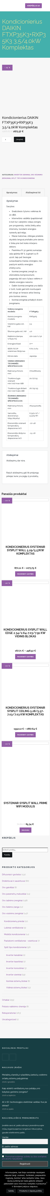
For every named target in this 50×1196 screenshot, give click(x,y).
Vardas (5, 1137)
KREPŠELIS (33, 6)
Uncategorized (9, 1019)
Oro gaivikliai (8, 887)
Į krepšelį (19, 139)
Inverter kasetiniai (14, 961)
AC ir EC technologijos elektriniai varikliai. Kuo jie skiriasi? (24, 1104)
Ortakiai (5, 1000)
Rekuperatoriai (9, 1013)
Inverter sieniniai (22, 175)
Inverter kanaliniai (14, 955)
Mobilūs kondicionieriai (14, 934)
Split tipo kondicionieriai (23, 178)
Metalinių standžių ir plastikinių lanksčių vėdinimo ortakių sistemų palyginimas (24, 1076)
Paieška (7, 855)
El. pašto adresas (10, 1146)
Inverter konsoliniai (15, 968)
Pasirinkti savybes (25, 574)
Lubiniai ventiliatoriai (13, 928)
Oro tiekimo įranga (10, 907)
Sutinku (11, 1191)
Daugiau (25, 830)
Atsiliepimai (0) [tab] (33, 192)
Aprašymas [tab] (11, 192)
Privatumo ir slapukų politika (30, 1191)
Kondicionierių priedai (14, 921)
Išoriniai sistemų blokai (16, 981)
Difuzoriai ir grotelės (11, 874)
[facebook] (5, 1057)
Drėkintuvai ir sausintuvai (13, 881)
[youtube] (12, 1057)
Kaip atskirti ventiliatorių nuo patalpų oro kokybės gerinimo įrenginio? (21, 1090)
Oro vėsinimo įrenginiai (12, 913)
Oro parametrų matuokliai (14, 894)
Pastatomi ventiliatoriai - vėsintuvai (20, 941)
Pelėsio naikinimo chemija (14, 1006)
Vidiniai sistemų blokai (16, 987)
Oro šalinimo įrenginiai (12, 900)
